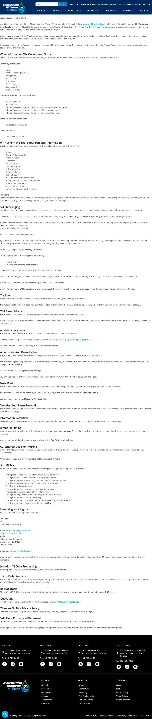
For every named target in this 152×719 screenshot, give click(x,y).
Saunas (56, 11)
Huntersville (83, 645)
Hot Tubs (41, 11)
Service (122, 4)
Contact (130, 4)
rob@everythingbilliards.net (18, 530)
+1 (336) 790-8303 (14, 533)
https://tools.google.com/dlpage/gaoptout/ (72, 339)
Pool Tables (91, 11)
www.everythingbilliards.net (20, 551)
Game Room (109, 11)
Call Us (73, 4)
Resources (127, 11)
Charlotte (6, 645)
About (142, 11)
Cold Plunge (73, 11)
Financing (113, 4)
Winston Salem (123, 645)
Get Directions (141, 4)
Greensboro (46, 645)
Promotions (103, 4)
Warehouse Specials (88, 4)
